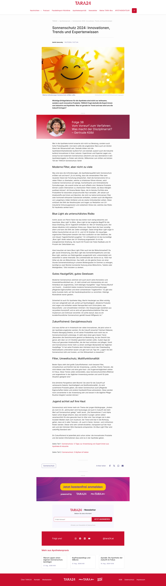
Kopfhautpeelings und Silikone (81, 559)
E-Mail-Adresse (60, 519)
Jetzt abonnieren (102, 519)
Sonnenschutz (48, 466)
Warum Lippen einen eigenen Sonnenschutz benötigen (53, 560)
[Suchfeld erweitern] (134, 10)
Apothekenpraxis (60, 550)
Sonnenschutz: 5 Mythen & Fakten (75, 452)
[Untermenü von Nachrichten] (41, 10)
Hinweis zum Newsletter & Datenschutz (83, 525)
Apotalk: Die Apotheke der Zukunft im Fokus (112, 559)
